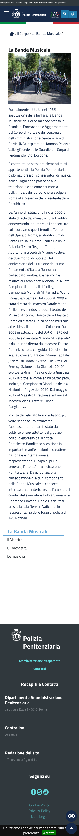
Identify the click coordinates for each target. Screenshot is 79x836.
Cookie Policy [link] (39, 805)
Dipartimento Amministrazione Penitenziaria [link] (45, 2)
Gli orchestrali (17, 548)
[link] (6, 14)
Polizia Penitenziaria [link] (34, 14)
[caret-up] (70, 829)
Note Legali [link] (39, 816)
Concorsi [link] (39, 668)
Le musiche (16, 556)
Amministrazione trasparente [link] (39, 660)
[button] (73, 14)
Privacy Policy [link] (39, 811)
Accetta (49, 832)
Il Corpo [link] (23, 33)
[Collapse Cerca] (65, 14)
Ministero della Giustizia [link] (11, 2)
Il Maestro (14, 539)
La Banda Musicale (28, 531)
